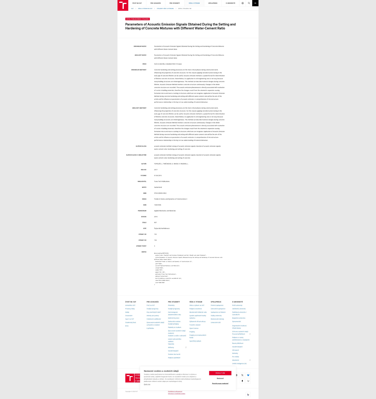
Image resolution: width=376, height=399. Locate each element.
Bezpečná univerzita (238, 318)
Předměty (171, 305)
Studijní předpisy (173, 324)
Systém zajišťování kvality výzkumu (197, 317)
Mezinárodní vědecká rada (198, 312)
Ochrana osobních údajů (240, 331)
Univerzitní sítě (215, 322)
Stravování (128, 315)
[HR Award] (248, 394)
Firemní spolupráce (217, 305)
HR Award (235, 350)
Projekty (192, 332)
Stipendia (171, 344)
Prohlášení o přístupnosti (175, 391)
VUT (132, 8)
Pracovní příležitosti (241, 334)
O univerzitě (230, 3)
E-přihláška (150, 328)
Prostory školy (130, 309)
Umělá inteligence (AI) (239, 363)
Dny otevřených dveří (154, 312)
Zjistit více (147, 384)
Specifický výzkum (195, 341)
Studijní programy (152, 309)
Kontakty (235, 353)
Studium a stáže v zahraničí (177, 336)
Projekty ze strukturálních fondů (197, 336)
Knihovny (173, 347)
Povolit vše (220, 373)
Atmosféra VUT (130, 305)
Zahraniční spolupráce (218, 309)
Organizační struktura (239, 326)
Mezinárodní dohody (217, 319)
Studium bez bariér (174, 354)
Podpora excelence (195, 309)
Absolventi (238, 360)
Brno (126, 326)
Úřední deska (236, 328)
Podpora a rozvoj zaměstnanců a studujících (240, 338)
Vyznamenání (236, 321)
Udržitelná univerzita (239, 309)
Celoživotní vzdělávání (154, 319)
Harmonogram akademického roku (174, 313)
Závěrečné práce (173, 318)
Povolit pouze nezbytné (220, 383)
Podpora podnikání (174, 358)
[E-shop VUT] (248, 381)
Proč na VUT (151, 305)
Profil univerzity (237, 305)
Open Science (193, 328)
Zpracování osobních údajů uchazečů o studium (155, 323)
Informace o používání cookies (176, 393)
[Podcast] (242, 381)
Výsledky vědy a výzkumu (165, 8)
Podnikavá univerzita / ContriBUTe (239, 313)
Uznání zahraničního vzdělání (174, 340)
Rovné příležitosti (237, 343)
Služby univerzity (216, 315)
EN (255, 3)
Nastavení (220, 378)
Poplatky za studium (174, 327)
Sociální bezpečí (173, 351)
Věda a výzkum (194, 3)
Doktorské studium (174, 321)
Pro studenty (175, 3)
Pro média (235, 357)
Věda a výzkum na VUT (145, 8)
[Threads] (236, 375)
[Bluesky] (248, 375)
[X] (242, 375)
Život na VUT (137, 3)
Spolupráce (212, 3)
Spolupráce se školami (218, 312)
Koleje (127, 312)
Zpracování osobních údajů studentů (177, 332)
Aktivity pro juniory (153, 315)
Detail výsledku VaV (184, 8)
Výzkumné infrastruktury (197, 321)
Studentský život (130, 322)
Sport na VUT (129, 319)
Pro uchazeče (155, 3)
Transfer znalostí (194, 325)
